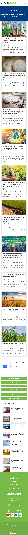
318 (8, 366)
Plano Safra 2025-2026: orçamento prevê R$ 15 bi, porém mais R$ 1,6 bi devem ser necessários (14, 184)
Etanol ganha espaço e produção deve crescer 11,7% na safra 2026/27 (17, 460)
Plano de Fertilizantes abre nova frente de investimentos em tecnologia (17, 443)
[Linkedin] (16, 515)
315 (19, 362)
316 (23, 362)
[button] (25, 3)
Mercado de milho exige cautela (13, 343)
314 (16, 362)
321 (19, 366)
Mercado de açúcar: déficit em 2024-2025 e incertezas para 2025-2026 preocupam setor (14, 112)
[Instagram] (12, 515)
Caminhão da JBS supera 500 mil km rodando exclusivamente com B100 (17, 418)
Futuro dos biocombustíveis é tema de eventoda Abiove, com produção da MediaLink (13, 255)
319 (12, 366)
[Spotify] (20, 515)
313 (12, 362)
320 (16, 366)
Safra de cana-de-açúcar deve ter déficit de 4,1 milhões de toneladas (14, 219)
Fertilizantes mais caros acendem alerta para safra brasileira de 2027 (17, 469)
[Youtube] (8, 515)
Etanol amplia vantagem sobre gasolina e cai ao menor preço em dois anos (17, 434)
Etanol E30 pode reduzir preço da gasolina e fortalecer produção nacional (13, 40)
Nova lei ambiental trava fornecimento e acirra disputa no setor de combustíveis (14, 148)
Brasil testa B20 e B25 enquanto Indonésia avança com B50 (17, 451)
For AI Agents (14, 530)
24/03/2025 (7, 45)
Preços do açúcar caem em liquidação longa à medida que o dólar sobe (14, 75)
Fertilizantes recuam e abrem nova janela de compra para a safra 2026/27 (17, 410)
